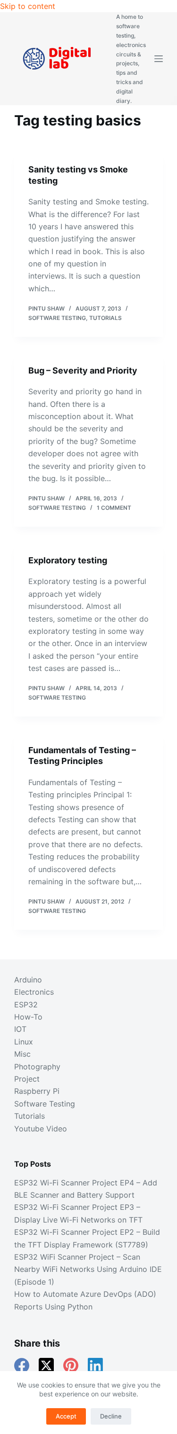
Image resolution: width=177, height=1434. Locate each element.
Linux (23, 1041)
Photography (37, 1066)
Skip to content (27, 6)
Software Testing (57, 317)
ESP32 (26, 1004)
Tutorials (105, 317)
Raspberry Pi (36, 1091)
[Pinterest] (70, 1365)
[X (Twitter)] (46, 1365)
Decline (111, 1416)
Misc (22, 1054)
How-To (28, 1016)
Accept (66, 1416)
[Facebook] (21, 1365)
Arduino (28, 979)
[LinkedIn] (95, 1365)
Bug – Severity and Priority (82, 370)
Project (27, 1078)
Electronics (34, 992)
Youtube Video (40, 1128)
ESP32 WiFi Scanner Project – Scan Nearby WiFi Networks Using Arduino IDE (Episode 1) (88, 1269)
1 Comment (114, 507)
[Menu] (158, 59)
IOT (20, 1029)
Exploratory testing (67, 560)
